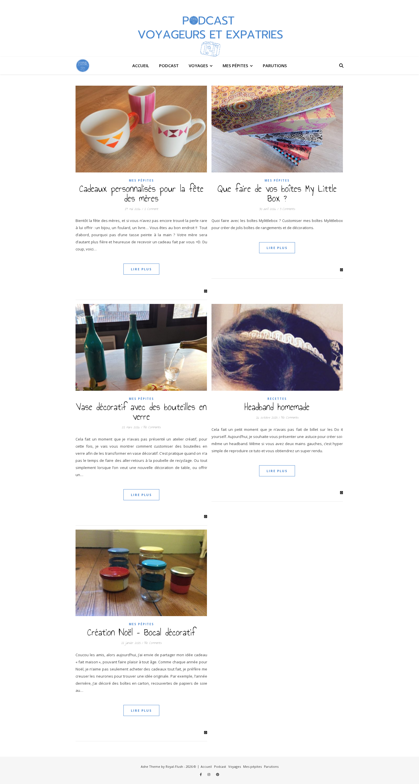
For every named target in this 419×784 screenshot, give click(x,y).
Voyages (198, 65)
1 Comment (151, 208)
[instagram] (209, 774)
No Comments (152, 427)
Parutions (275, 65)
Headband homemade (277, 407)
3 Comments (287, 208)
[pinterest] (217, 774)
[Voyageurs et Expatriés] (209, 28)
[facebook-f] (201, 774)
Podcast (169, 65)
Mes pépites (235, 65)
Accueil (140, 65)
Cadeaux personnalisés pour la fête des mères (141, 193)
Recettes (277, 399)
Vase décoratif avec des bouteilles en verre (141, 412)
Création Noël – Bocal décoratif (141, 632)
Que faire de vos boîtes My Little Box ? (277, 193)
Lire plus (141, 269)
